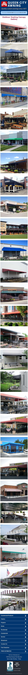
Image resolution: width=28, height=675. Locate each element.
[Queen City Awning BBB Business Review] (14, 670)
